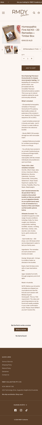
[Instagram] (21, 410)
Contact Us (5, 375)
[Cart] (38, 13)
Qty (23, 54)
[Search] (34, 13)
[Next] (20, 50)
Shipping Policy (7, 365)
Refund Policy (6, 368)
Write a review (21, 329)
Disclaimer (5, 371)
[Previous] (2, 50)
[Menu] (3, 13)
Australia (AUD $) (19, 405)
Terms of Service (7, 361)
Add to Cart (31, 68)
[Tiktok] (26, 410)
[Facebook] (15, 410)
